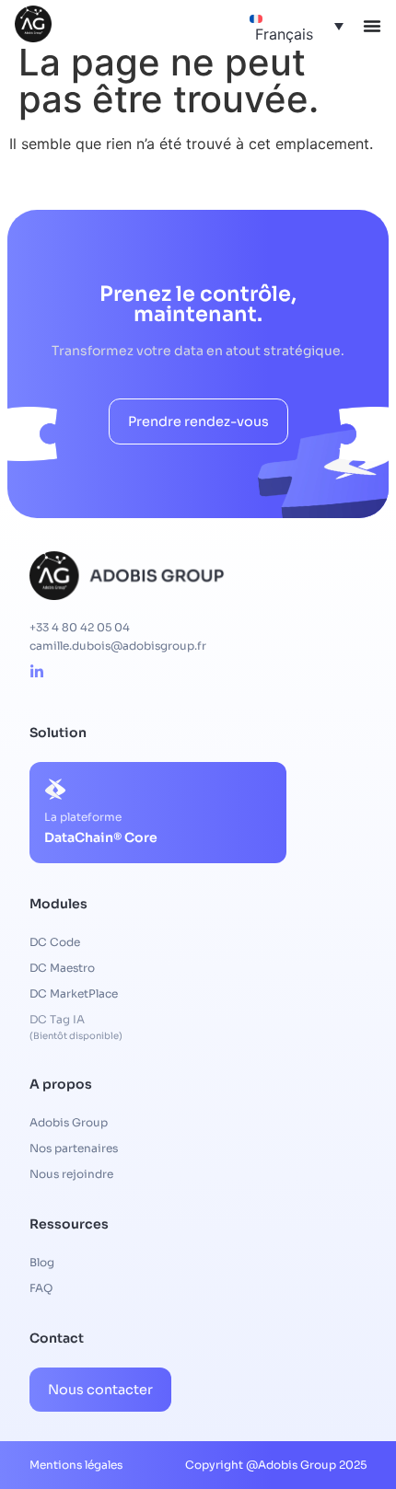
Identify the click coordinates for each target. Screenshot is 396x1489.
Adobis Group (68, 1122)
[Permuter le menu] (372, 26)
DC (62, 968)
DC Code (54, 942)
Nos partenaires (73, 1148)
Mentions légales (75, 1465)
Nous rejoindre (71, 1174)
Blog (41, 1262)
